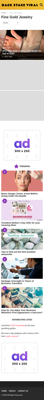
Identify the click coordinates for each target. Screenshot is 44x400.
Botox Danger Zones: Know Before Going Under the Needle (19, 194)
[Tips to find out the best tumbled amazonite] (22, 239)
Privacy (12, 391)
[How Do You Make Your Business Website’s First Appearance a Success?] (22, 297)
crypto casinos (11, 336)
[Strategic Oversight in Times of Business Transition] (22, 268)
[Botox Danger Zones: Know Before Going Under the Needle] (22, 181)
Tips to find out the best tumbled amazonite (18, 253)
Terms (4, 391)
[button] (41, 4)
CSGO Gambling (17, 325)
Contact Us (23, 391)
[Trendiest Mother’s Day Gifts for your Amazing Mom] (22, 210)
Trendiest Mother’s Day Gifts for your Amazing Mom (20, 224)
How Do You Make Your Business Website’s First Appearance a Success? (22, 311)
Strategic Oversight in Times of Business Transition (17, 282)
